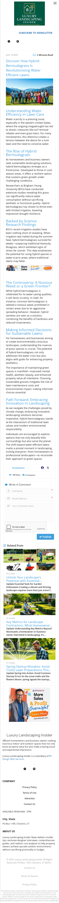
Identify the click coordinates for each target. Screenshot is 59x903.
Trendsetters (18, 467)
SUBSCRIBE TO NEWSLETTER (35, 32)
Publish (46, 536)
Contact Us (29, 867)
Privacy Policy (29, 884)
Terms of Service (29, 876)
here (56, 900)
